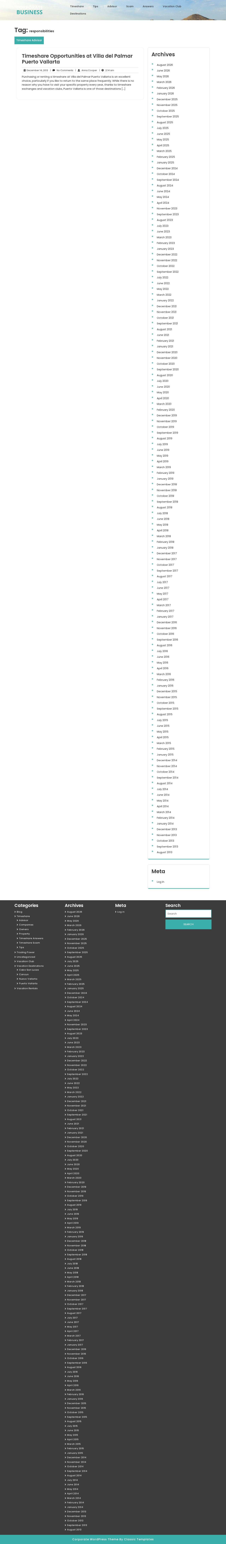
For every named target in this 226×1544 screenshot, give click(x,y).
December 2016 (167, 622)
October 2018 (165, 496)
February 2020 (166, 410)
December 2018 (167, 484)
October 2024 (166, 174)
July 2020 (162, 381)
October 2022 (165, 266)
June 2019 (163, 450)
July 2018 (162, 513)
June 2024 (163, 191)
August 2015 (165, 714)
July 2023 (162, 226)
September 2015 (167, 708)
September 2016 (167, 639)
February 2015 (165, 749)
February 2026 (166, 88)
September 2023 (168, 214)
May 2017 (162, 593)
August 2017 (164, 576)
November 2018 (167, 490)
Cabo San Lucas (29, 969)
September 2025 (168, 116)
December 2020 (167, 352)
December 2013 (167, 829)
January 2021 (165, 346)
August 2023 (165, 220)
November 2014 (167, 766)
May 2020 (163, 392)
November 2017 (167, 559)
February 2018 (165, 542)
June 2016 (163, 657)
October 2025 (166, 111)
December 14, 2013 (37, 70)
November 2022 (167, 260)
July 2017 (162, 582)
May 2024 (163, 197)
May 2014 (162, 800)
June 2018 (163, 519)
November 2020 (167, 358)
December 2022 (167, 254)
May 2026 (163, 76)
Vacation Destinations (30, 966)
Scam (129, 6)
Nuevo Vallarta (28, 979)
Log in (160, 882)
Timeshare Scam (29, 942)
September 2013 (167, 846)
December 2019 (167, 415)
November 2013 (167, 835)
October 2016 (165, 634)
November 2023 (167, 208)
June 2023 (163, 231)
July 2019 (162, 444)
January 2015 (165, 754)
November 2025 (167, 105)
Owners (24, 929)
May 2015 (162, 731)
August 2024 (165, 185)
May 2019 (162, 456)
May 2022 (163, 289)
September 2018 (167, 502)
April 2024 (163, 203)
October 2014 (165, 772)
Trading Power (26, 952)
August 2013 (164, 852)
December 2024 (167, 168)
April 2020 (163, 398)
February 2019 (165, 473)
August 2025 (165, 122)
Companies (26, 924)
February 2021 (165, 341)
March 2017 (164, 605)
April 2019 (162, 461)
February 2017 (165, 611)
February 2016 (165, 680)
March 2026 (164, 82)
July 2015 (162, 720)
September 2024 (168, 180)
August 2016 (164, 645)
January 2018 (165, 548)
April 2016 (162, 668)
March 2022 (164, 295)
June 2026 (163, 70)
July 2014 (162, 789)
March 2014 (164, 812)
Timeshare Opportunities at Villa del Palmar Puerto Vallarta (77, 59)
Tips (95, 6)
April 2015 (163, 737)
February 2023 (166, 243)
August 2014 (165, 783)
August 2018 (164, 507)
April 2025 (163, 145)
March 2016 (164, 674)
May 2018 (162, 525)
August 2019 (164, 438)
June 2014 (163, 795)
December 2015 (167, 691)
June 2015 (163, 726)
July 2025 (163, 128)
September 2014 (167, 777)
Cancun (24, 974)
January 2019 (165, 479)
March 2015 (164, 743)
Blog (19, 911)
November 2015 (167, 697)
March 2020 (164, 404)
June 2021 (163, 335)
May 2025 (163, 139)
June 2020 (163, 387)
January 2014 (165, 823)
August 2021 (164, 329)
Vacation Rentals (27, 988)
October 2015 (165, 703)
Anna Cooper (86, 70)
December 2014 (167, 760)
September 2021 (167, 323)
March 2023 (164, 237)
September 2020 (168, 369)
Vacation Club (172, 6)
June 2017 (163, 588)
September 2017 (167, 571)
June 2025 (163, 134)
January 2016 (165, 685)
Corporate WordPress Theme (95, 1539)
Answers (148, 6)
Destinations (78, 13)
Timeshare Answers (31, 938)
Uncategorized (26, 957)
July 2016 (162, 651)
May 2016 (162, 662)
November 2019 (167, 421)
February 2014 (165, 818)
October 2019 (165, 427)
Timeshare (77, 6)
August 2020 (165, 375)
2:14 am (106, 70)
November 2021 (167, 312)
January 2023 (165, 249)
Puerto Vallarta (28, 983)
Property (24, 933)
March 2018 (164, 536)
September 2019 (167, 433)
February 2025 (166, 157)
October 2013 (165, 841)
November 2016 (167, 628)
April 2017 (162, 599)
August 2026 (165, 65)
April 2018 (162, 530)
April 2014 (163, 806)
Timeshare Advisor (29, 40)
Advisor (112, 6)
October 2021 (165, 318)
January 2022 (165, 300)
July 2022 (162, 277)
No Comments (61, 70)
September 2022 (168, 272)
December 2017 (167, 553)
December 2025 (167, 99)
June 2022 (163, 283)
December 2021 (167, 306)
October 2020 (166, 364)
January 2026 (165, 93)
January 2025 (165, 162)
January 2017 (165, 616)
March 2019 (164, 467)
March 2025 (164, 151)
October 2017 (165, 565)
